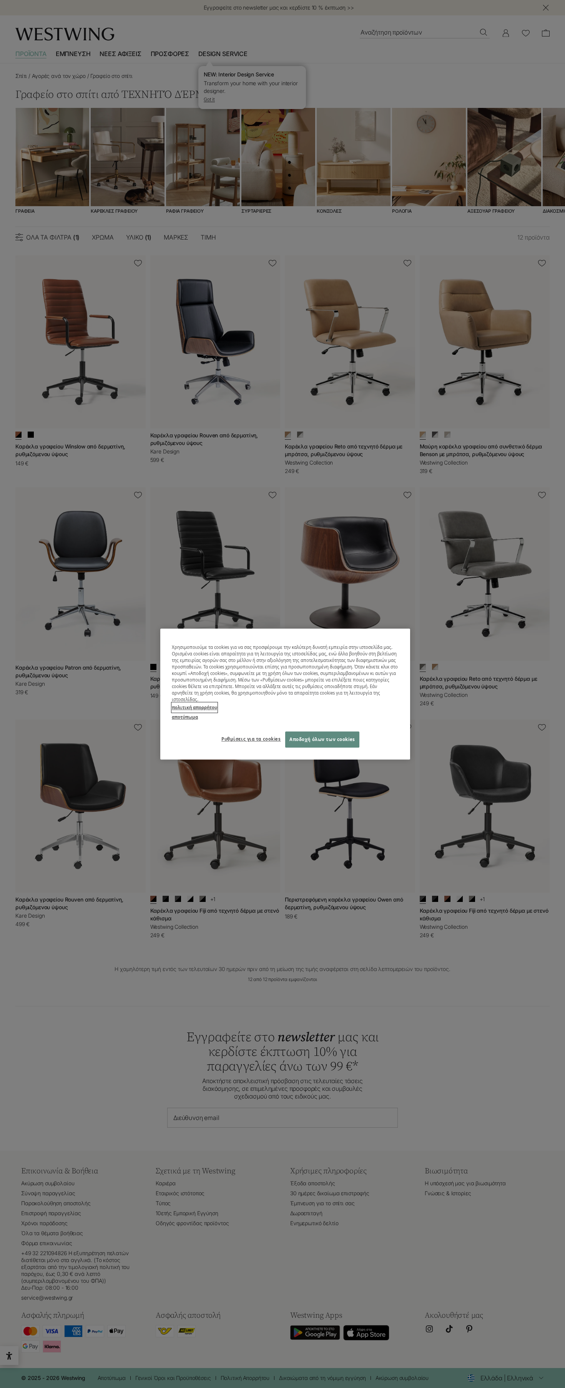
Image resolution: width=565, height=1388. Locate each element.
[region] (285, 694)
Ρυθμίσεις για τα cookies (251, 739)
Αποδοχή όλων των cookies (322, 739)
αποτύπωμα (185, 717)
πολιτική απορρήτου (194, 707)
